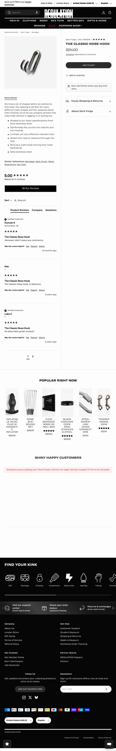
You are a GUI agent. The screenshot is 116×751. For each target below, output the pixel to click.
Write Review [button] (30, 188)
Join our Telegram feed (30, 689)
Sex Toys (21, 165)
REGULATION (16, 732)
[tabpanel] (31, 128)
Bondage (35, 32)
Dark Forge (25, 32)
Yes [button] (27, 246)
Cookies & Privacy (72, 738)
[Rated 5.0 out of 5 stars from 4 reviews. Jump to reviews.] (99, 39)
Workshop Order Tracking (73, 644)
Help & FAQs (46, 3)
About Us (9, 629)
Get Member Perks (14, 657)
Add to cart (89, 65)
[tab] (19, 210)
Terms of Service (13, 640)
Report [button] (34, 246)
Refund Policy (12, 644)
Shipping (70, 54)
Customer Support (70, 629)
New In (14, 21)
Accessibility (88, 738)
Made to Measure (69, 640)
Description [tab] (11, 98)
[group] (31, 175)
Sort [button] (7, 200)
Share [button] (42, 246)
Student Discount (69, 632)
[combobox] (22, 12)
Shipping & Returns (70, 636)
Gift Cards (10, 636)
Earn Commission (14, 661)
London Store (62, 3)
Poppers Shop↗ (70, 26)
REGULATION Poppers (71, 657)
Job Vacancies (12, 665)
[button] (36, 12)
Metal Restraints (11, 32)
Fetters (64, 661)
